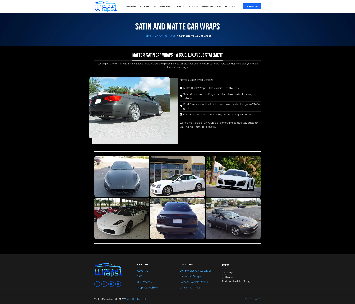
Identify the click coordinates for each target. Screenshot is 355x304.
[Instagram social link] (104, 284)
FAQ (139, 276)
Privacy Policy (252, 299)
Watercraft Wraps (190, 276)
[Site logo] (105, 6)
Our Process (144, 282)
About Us (142, 270)
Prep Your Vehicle (147, 287)
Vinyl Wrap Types (165, 35)
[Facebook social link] (97, 284)
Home (147, 35)
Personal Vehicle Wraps (194, 282)
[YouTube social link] (111, 284)
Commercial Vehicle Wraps (195, 270)
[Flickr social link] (118, 284)
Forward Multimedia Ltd (136, 299)
